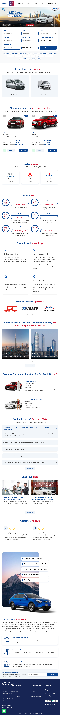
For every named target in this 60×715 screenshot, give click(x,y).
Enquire (10, 150)
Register (50, 3)
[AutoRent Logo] (4, 3)
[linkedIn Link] (57, 704)
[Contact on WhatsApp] (4, 150)
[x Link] (53, 704)
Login (55, 3)
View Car (23, 150)
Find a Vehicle (49, 48)
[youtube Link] (50, 704)
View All (29, 366)
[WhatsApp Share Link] (4, 711)
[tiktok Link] (55, 704)
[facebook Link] (46, 704)
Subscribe (53, 674)
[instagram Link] (48, 704)
